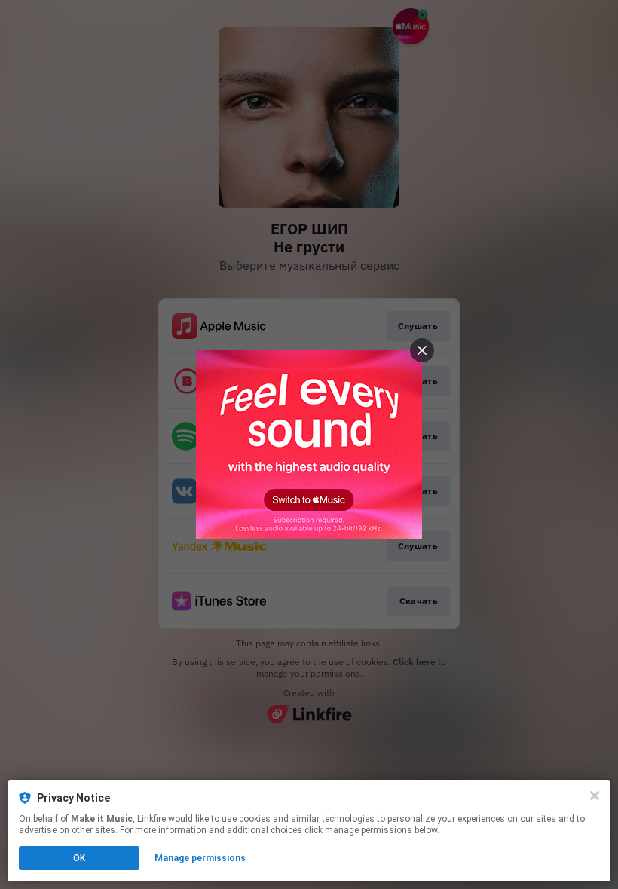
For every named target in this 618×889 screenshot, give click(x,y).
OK (79, 858)
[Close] (595, 796)
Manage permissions (200, 858)
